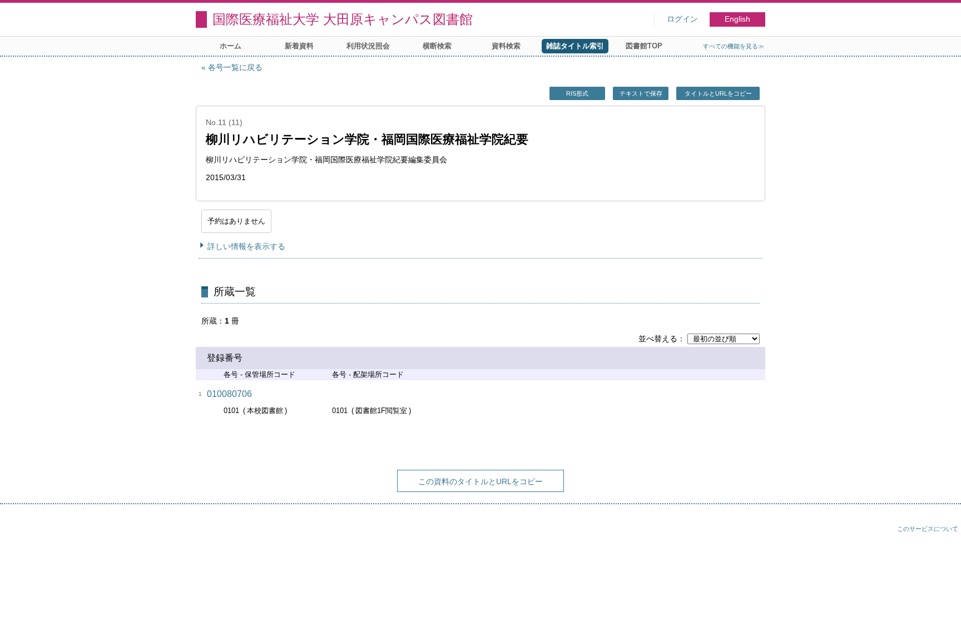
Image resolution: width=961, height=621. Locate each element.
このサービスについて (927, 528)
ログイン (682, 19)
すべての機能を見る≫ (733, 46)
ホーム (230, 46)
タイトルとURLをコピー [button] (718, 93)
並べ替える (657, 338)
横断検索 (437, 46)
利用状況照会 (368, 46)
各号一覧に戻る (235, 67)
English (737, 19)
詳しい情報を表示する (246, 246)
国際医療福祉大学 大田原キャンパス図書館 (342, 19)
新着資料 (299, 46)
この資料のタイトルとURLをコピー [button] (480, 481)
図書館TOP (644, 46)
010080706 (229, 394)
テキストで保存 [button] (641, 93)
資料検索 (506, 46)
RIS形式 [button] (577, 93)
